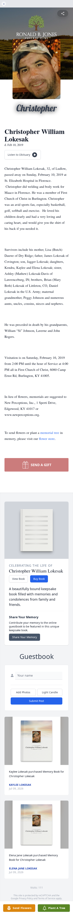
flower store (47, 438)
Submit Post (36, 701)
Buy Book (39, 579)
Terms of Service (46, 898)
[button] (37, 741)
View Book (18, 579)
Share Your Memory (24, 637)
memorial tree (49, 432)
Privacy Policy (26, 898)
